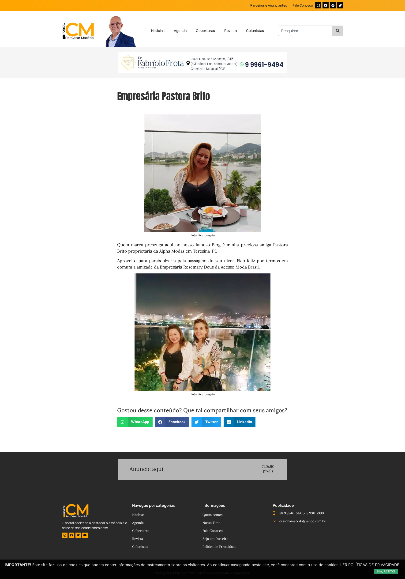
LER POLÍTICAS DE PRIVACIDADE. (370, 564)
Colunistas (255, 30)
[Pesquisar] (337, 31)
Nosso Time (211, 523)
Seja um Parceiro (215, 539)
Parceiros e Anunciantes (268, 5)
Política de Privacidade (219, 547)
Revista (230, 30)
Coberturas (205, 30)
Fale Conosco (303, 5)
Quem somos (212, 515)
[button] (135, 422)
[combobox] (305, 31)
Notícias (158, 30)
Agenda (180, 30)
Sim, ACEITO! (386, 571)
